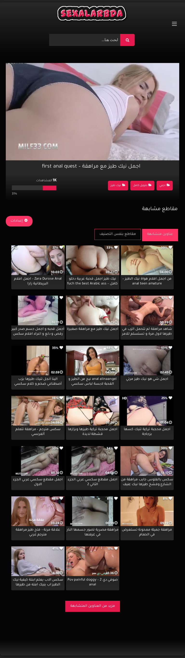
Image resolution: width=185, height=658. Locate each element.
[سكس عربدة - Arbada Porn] (92, 14)
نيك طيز (116, 185)
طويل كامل (140, 185)
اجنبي (162, 185)
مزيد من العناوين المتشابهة (92, 606)
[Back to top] (169, 643)
